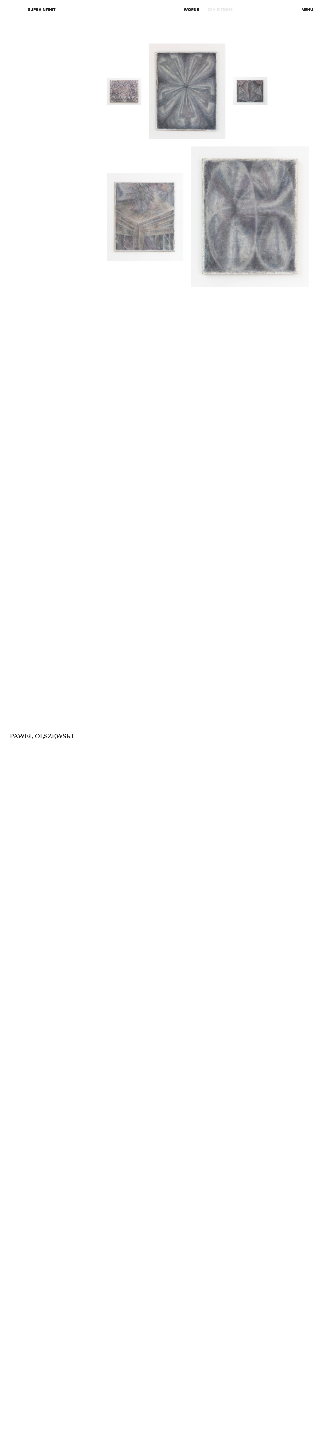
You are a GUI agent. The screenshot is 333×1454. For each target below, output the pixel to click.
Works (191, 10)
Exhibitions (220, 10)
